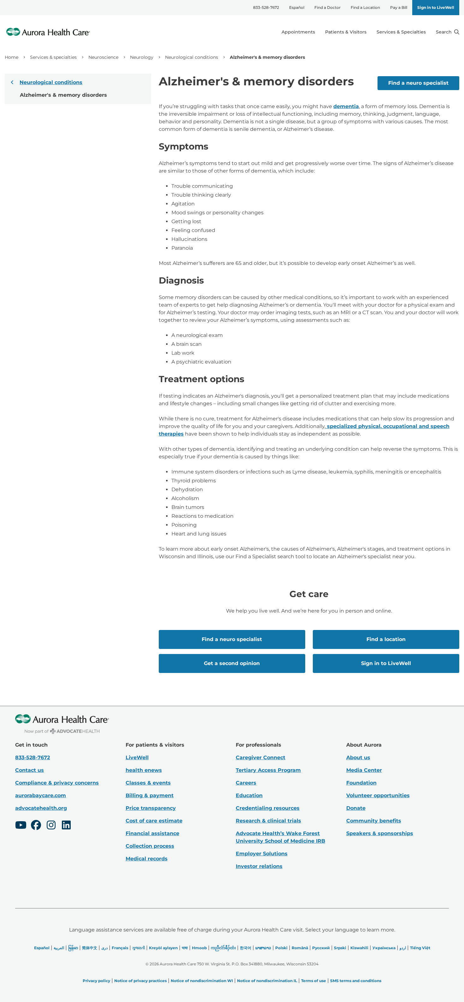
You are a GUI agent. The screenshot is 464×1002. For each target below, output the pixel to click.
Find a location (386, 639)
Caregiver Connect (260, 758)
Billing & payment (150, 795)
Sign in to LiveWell (435, 7)
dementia (346, 106)
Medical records (147, 859)
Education (249, 795)
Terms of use (313, 980)
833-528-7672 (266, 7)
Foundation (361, 783)
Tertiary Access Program (268, 770)
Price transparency (151, 808)
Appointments (298, 32)
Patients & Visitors (345, 32)
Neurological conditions (191, 57)
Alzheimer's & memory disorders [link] (267, 57)
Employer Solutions (262, 854)
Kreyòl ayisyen (163, 947)
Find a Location (365, 7)
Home (11, 57)
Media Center (364, 770)
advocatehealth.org (41, 808)
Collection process (150, 846)
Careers (246, 783)
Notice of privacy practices (140, 980)
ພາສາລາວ (263, 947)
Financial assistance (152, 833)
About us (358, 758)
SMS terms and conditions (355, 980)
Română (300, 947)
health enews (144, 770)
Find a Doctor (327, 7)
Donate (356, 808)
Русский (321, 947)
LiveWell (137, 758)
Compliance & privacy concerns (57, 783)
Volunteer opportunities (378, 795)
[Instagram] (51, 826)
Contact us (29, 770)
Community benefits (373, 821)
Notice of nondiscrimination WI (202, 980)
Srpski (340, 947)
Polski (281, 947)
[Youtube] (21, 826)
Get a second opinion (232, 663)
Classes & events (148, 783)
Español (296, 7)
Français (120, 947)
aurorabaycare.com (40, 795)
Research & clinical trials (268, 821)
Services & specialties (53, 57)
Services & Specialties (401, 32)
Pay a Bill (398, 7)
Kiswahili (359, 947)
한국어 (245, 947)
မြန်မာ (73, 947)
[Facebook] (36, 826)
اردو (403, 947)
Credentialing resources (268, 808)
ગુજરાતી (138, 947)
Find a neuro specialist (418, 83)
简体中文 (89, 947)
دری (104, 947)
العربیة (59, 947)
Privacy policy (96, 980)
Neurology (141, 57)
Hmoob (199, 947)
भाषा (185, 947)
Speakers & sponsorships (379, 833)
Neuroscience (103, 57)
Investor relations (259, 866)
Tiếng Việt (420, 947)
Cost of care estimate (154, 821)
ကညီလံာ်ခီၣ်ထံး (223, 947)
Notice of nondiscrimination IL (267, 980)
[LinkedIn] (66, 826)
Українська (384, 947)
